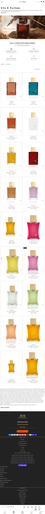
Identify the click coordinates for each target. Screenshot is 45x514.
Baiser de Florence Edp (33, 276)
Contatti (22, 447)
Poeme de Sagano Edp (11, 276)
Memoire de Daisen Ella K (33, 207)
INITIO (1, 474)
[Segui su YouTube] (36, 509)
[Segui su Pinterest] (39, 507)
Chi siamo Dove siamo (22, 441)
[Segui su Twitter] (28, 507)
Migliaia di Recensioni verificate (11, 59)
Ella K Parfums (11, 101)
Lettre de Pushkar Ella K (11, 137)
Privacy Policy (22, 499)
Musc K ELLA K (33, 137)
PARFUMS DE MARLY (4, 482)
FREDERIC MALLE (3, 472)
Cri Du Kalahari (11, 207)
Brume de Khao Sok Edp (33, 311)
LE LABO (2, 476)
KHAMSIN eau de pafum (33, 346)
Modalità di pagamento (22, 494)
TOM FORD (2, 484)
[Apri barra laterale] (1, 258)
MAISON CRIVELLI (3, 478)
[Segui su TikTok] (39, 509)
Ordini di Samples (23, 497)
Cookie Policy (22, 501)
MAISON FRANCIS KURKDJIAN (6, 480)
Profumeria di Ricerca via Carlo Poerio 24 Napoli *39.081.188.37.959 (22, 460)
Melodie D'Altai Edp (11, 346)
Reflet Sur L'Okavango (11, 172)
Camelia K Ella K (33, 172)
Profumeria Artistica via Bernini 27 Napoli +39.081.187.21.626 (22, 455)
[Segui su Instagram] (32, 507)
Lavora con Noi (22, 451)
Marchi (2, 64)
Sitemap (22, 503)
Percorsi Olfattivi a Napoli (22, 443)
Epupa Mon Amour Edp (33, 381)
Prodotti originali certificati (11, 52)
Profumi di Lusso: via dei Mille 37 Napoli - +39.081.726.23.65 (22, 457)
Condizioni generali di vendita (23, 490)
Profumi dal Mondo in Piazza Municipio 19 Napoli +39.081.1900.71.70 (22, 462)
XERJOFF (1, 486)
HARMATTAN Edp (12, 381)
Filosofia (22, 439)
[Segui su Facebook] (24, 507)
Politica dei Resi (22, 492)
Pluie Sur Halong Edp (11, 311)
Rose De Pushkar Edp (33, 242)
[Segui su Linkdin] (36, 507)
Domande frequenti (22, 445)
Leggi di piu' (3, 12)
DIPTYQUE (2, 470)
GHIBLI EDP (11, 242)
